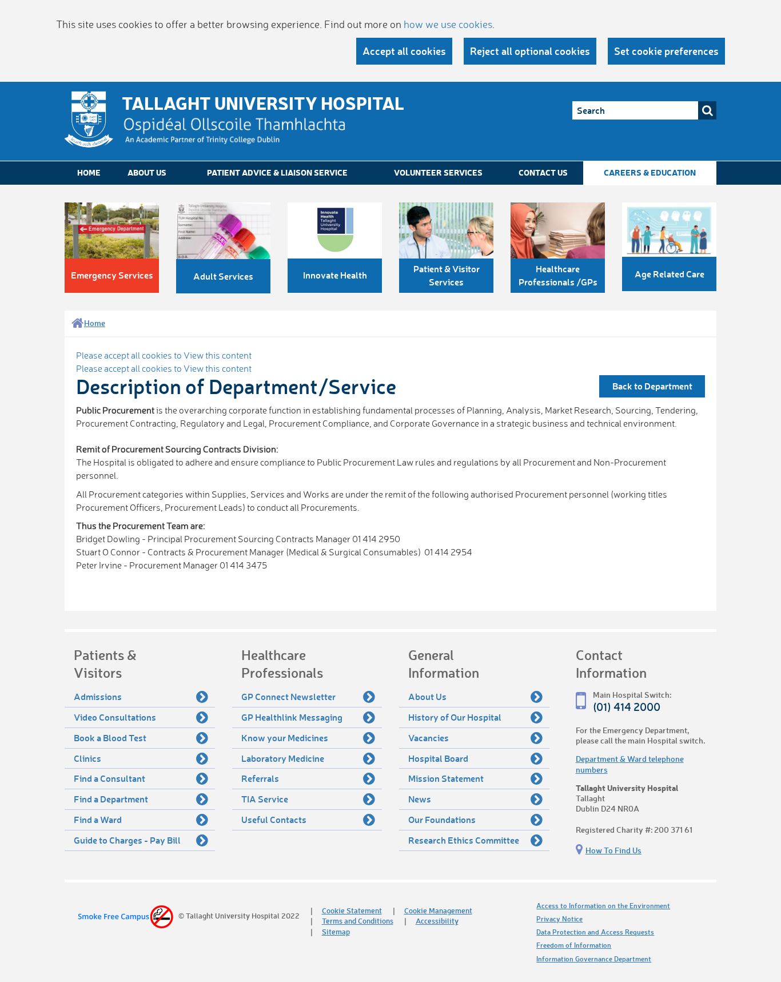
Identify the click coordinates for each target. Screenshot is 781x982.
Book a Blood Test (110, 737)
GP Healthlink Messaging (291, 717)
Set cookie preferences (666, 51)
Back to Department (652, 386)
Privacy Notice (559, 919)
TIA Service (264, 799)
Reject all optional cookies (530, 51)
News (419, 799)
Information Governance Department (593, 959)
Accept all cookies (404, 51)
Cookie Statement (352, 910)
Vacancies (428, 737)
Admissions (98, 696)
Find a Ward (98, 819)
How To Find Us (613, 850)
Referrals (260, 778)
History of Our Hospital (454, 717)
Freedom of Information (573, 945)
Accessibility (437, 920)
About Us (146, 172)
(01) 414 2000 (626, 706)
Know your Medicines (284, 737)
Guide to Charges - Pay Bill (127, 840)
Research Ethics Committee (463, 840)
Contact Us (543, 172)
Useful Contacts (273, 819)
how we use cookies (448, 24)
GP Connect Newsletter (288, 696)
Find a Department (111, 799)
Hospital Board (438, 758)
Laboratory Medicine (282, 758)
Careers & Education (650, 172)
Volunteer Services (438, 172)
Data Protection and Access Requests (595, 932)
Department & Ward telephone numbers (630, 763)
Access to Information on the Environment (603, 905)
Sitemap (336, 931)
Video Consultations (115, 717)
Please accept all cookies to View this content (164, 355)
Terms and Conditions (357, 920)
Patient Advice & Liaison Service (277, 172)
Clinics (87, 758)
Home (89, 172)
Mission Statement (446, 778)
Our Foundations (442, 819)
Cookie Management (438, 910)
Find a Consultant (109, 778)
